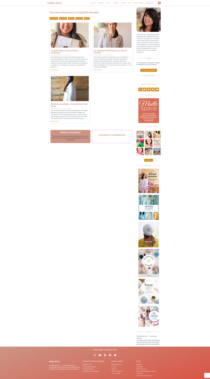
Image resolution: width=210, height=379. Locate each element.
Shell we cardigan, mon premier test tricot (69, 104)
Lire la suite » (55, 69)
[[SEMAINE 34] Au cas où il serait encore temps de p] (148, 134)
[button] (54, 18)
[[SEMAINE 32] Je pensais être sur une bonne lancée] (148, 151)
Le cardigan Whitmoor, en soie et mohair (110, 51)
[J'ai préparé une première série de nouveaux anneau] (157, 143)
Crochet (123, 3)
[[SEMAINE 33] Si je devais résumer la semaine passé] (140, 143)
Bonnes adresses (138, 3)
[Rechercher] (159, 3)
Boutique (101, 3)
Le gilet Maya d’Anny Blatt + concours (65, 51)
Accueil (93, 3)
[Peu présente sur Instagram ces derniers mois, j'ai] (140, 151)
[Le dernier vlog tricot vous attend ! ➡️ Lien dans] (148, 143)
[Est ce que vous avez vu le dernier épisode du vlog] (157, 134)
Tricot (108, 3)
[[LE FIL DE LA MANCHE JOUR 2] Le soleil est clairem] (157, 151)
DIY (129, 3)
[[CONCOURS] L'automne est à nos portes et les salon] (140, 134)
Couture (116, 3)
